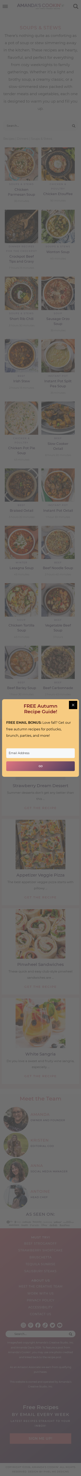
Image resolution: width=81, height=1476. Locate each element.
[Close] (73, 705)
